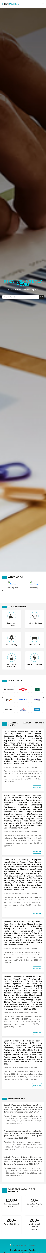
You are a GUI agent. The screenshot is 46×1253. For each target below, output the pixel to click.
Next (43, 590)
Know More (37, 787)
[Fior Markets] (10, 4)
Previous (3, 590)
